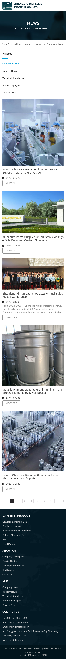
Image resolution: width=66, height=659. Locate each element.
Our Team (7, 574)
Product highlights (11, 85)
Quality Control (9, 561)
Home (27, 44)
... (57, 501)
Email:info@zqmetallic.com (16, 627)
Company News (10, 63)
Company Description (13, 556)
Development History (13, 565)
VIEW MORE (11, 183)
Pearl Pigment (9, 544)
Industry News (9, 71)
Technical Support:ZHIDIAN (33, 655)
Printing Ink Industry (12, 526)
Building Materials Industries (16, 530)
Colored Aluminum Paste (14, 535)
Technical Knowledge (13, 78)
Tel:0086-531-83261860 (14, 618)
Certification (8, 570)
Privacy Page (9, 92)
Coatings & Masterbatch (14, 521)
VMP (4, 539)
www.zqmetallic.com (12, 640)
